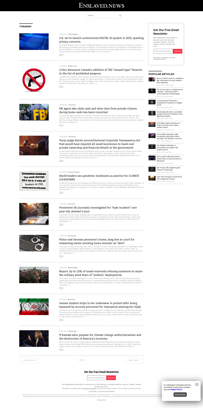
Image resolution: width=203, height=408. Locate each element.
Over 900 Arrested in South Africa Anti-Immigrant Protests (169, 178)
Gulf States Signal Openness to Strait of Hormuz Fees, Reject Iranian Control (168, 125)
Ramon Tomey (169, 85)
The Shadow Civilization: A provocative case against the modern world (167, 147)
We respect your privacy (89, 388)
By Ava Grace (72, 299)
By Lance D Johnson (74, 172)
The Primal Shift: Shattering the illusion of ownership (168, 169)
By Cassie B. (72, 105)
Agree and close (180, 395)
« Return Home (29, 360)
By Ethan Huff (72, 236)
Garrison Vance (169, 130)
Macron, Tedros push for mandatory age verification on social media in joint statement (170, 80)
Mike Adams (169, 96)
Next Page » (134, 360)
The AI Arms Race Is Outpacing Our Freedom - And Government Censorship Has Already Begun (170, 92)
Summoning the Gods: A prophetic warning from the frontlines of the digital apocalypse (169, 114)
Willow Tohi (168, 141)
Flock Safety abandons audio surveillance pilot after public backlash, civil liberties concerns (169, 136)
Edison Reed (169, 163)
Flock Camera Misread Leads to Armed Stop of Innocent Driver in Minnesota (169, 159)
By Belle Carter (72, 66)
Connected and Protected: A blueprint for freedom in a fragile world (169, 103)
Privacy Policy (101, 400)
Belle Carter (169, 107)
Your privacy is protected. (160, 57)
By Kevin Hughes (73, 34)
